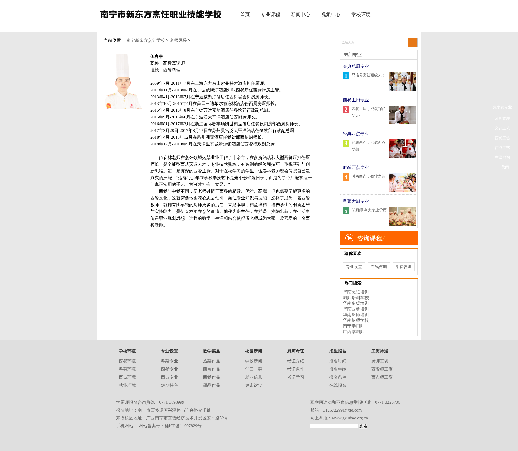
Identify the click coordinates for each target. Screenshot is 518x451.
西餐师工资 (382, 369)
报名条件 (337, 377)
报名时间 (337, 361)
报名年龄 (337, 369)
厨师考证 (295, 351)
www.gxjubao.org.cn (350, 418)
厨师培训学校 (356, 297)
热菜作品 (211, 361)
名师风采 (178, 40)
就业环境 (127, 385)
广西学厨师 (353, 331)
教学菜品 (211, 351)
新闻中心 (300, 14)
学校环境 (361, 14)
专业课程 (270, 14)
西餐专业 (169, 369)
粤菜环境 (127, 369)
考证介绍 (295, 361)
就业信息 (253, 377)
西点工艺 (502, 148)
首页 (245, 14)
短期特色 (169, 385)
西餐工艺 (502, 138)
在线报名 (337, 385)
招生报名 (337, 351)
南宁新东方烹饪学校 (145, 40)
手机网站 (124, 425)
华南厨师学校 (356, 320)
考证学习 (295, 377)
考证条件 (295, 369)
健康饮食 (253, 385)
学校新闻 (253, 361)
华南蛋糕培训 (356, 303)
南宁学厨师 (353, 326)
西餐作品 (211, 377)
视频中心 (330, 14)
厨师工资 (379, 361)
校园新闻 (253, 351)
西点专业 (169, 377)
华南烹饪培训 (356, 292)
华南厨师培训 (356, 314)
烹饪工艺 (502, 128)
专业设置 (354, 267)
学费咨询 (404, 267)
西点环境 (127, 377)
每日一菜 (253, 369)
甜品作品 (211, 385)
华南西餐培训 (356, 309)
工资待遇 (379, 351)
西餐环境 (127, 361)
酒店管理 (502, 119)
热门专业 (353, 54)
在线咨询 (502, 157)
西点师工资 (382, 377)
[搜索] (412, 42)
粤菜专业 (169, 361)
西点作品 (211, 369)
